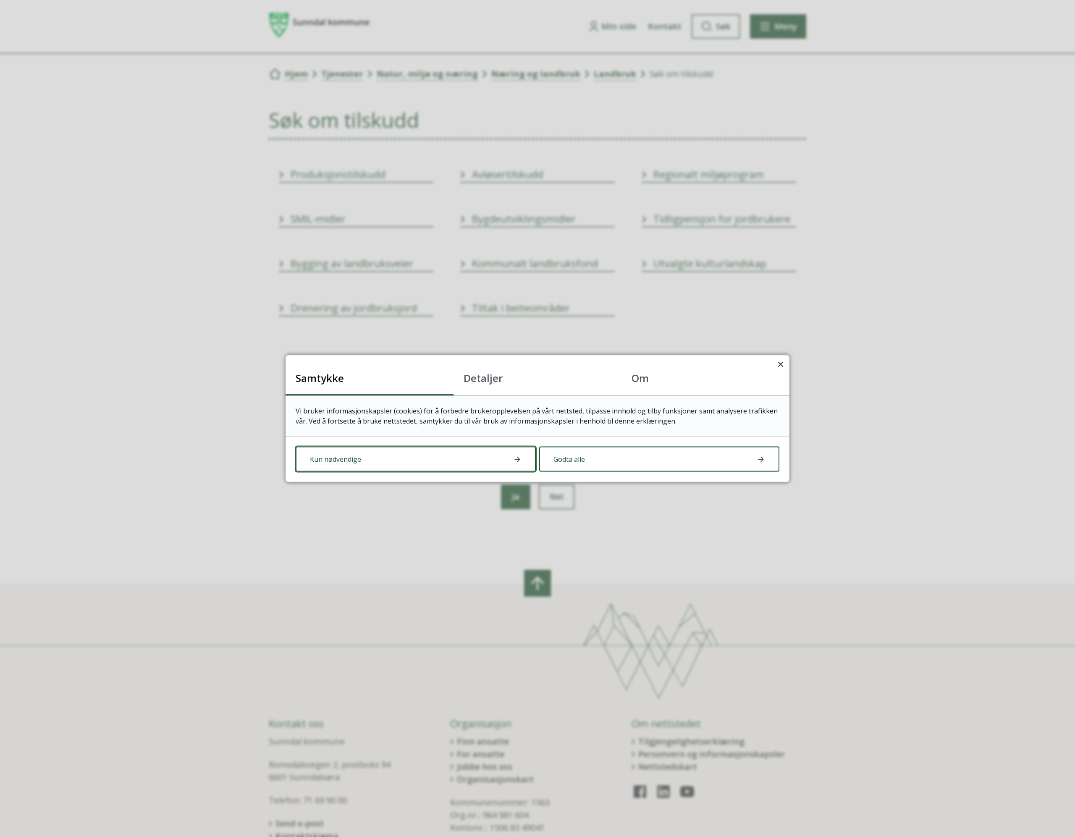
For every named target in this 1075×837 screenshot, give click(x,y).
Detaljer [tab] (483, 378)
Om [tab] (640, 378)
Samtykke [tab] (320, 378)
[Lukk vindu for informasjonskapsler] (780, 364)
